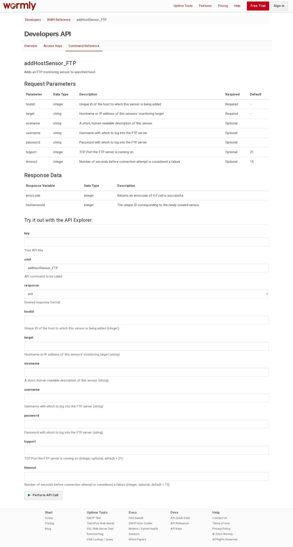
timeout (30, 468)
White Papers (137, 539)
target (28, 337)
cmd (27, 259)
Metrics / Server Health (143, 528)
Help (237, 6)
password (31, 415)
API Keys (176, 528)
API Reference (180, 523)
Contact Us (219, 518)
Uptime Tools (183, 6)
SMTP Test (94, 518)
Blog (48, 528)
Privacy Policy (221, 528)
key (27, 233)
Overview (30, 46)
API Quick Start (180, 518)
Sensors (134, 534)
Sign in (279, 6)
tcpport (30, 441)
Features (205, 6)
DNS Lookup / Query (100, 539)
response (31, 285)
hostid (29, 311)
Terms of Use (220, 523)
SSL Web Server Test (100, 528)
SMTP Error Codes (140, 523)
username (32, 390)
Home (49, 518)
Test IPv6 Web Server (100, 523)
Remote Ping (95, 534)
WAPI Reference (58, 20)
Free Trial (258, 6)
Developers (33, 20)
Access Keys (53, 46)
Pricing (223, 6)
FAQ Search (136, 518)
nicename (31, 363)
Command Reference (84, 46)
